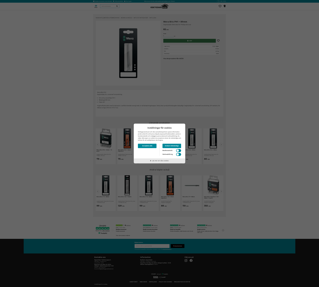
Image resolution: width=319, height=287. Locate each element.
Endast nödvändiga (172, 146)
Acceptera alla (147, 146)
